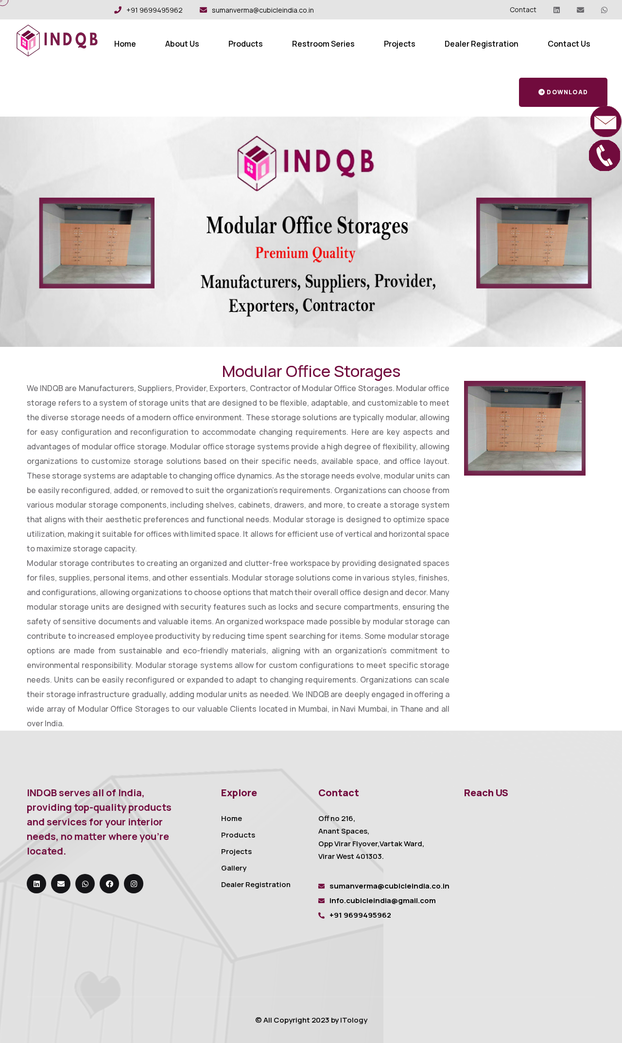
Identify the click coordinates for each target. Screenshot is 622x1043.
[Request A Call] (605, 154)
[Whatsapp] (85, 883)
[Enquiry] (605, 120)
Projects (399, 43)
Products (245, 43)
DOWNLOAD (567, 92)
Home (125, 43)
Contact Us (569, 43)
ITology (353, 1020)
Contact (523, 9)
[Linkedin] (556, 10)
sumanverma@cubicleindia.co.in (263, 10)
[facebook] (109, 883)
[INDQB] (57, 39)
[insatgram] (133, 883)
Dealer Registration (481, 43)
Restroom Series (323, 43)
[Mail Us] (580, 10)
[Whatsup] (604, 10)
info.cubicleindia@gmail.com (382, 900)
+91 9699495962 (154, 10)
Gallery (233, 868)
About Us (182, 43)
